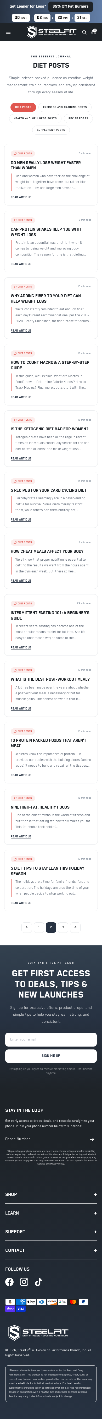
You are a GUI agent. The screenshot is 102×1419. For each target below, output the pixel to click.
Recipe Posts (78, 118)
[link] (9, 1282)
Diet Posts (23, 107)
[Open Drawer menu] (8, 32)
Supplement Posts (51, 130)
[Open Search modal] (84, 32)
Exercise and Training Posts (65, 107)
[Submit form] (92, 1139)
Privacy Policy (57, 1163)
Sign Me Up (51, 1056)
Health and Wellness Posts (35, 118)
